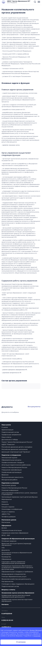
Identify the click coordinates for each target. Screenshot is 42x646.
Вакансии (5, 475)
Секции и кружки (8, 507)
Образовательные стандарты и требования (17, 571)
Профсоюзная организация (11, 472)
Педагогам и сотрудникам (11, 455)
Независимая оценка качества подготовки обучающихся (17, 600)
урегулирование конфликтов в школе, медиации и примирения (19, 493)
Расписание (6, 522)
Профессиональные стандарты (13, 462)
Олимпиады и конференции (12, 509)
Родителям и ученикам (10, 483)
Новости (5, 502)
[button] (35, 2)
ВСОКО (4, 528)
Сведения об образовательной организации (18, 538)
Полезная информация (10, 490)
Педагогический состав (10, 432)
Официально (6, 525)
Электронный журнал (9, 457)
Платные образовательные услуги (14, 576)
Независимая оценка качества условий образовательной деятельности (16, 596)
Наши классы (6, 437)
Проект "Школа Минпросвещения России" (17, 442)
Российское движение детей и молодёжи (17, 447)
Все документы (34, 407)
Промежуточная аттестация (12, 530)
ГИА (3, 548)
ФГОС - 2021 (6, 535)
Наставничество (7, 581)
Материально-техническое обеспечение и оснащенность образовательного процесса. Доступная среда (17, 567)
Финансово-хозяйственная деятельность (16, 579)
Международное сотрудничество (14, 574)
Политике (36, 636)
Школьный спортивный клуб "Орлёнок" (16, 452)
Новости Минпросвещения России (14, 467)
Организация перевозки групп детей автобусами (20, 497)
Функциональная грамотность (12, 477)
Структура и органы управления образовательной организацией (13, 562)
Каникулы (5, 504)
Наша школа (6, 425)
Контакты (5, 604)
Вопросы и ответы (8, 590)
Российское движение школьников (15, 449)
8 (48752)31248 (7, 613)
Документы (6, 550)
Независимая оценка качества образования (18, 593)
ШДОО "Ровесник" (8, 444)
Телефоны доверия (8, 516)
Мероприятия (7, 499)
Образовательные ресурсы (11, 460)
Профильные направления (11, 434)
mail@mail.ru (6, 627)
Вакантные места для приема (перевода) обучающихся (16, 544)
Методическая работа (9, 480)
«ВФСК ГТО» (6, 514)
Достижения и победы (10, 439)
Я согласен (21, 642)
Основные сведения (9, 541)
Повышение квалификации (12, 470)
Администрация (7, 430)
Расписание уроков (9, 485)
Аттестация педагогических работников (16, 465)
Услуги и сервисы (8, 512)
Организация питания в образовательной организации (17, 553)
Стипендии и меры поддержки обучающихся (18, 584)
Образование (6, 559)
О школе (5, 427)
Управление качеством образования (15, 533)
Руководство (6, 557)
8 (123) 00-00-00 (7, 620)
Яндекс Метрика (36, 630)
